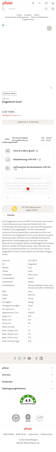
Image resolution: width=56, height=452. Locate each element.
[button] (28, 402)
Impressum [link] (33, 434)
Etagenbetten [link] (28, 19)
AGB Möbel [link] (8, 434)
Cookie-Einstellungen (28, 440)
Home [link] (19, 15)
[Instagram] (19, 358)
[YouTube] (29, 358)
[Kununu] (41, 358)
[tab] (28, 216)
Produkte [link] (28, 15)
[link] (33, 3)
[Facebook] (15, 358)
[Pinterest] (24, 358)
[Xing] (36, 358)
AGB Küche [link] (21, 434)
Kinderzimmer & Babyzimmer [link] (17, 17)
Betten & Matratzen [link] (39, 17)
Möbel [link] (36, 15)
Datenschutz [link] (47, 434)
